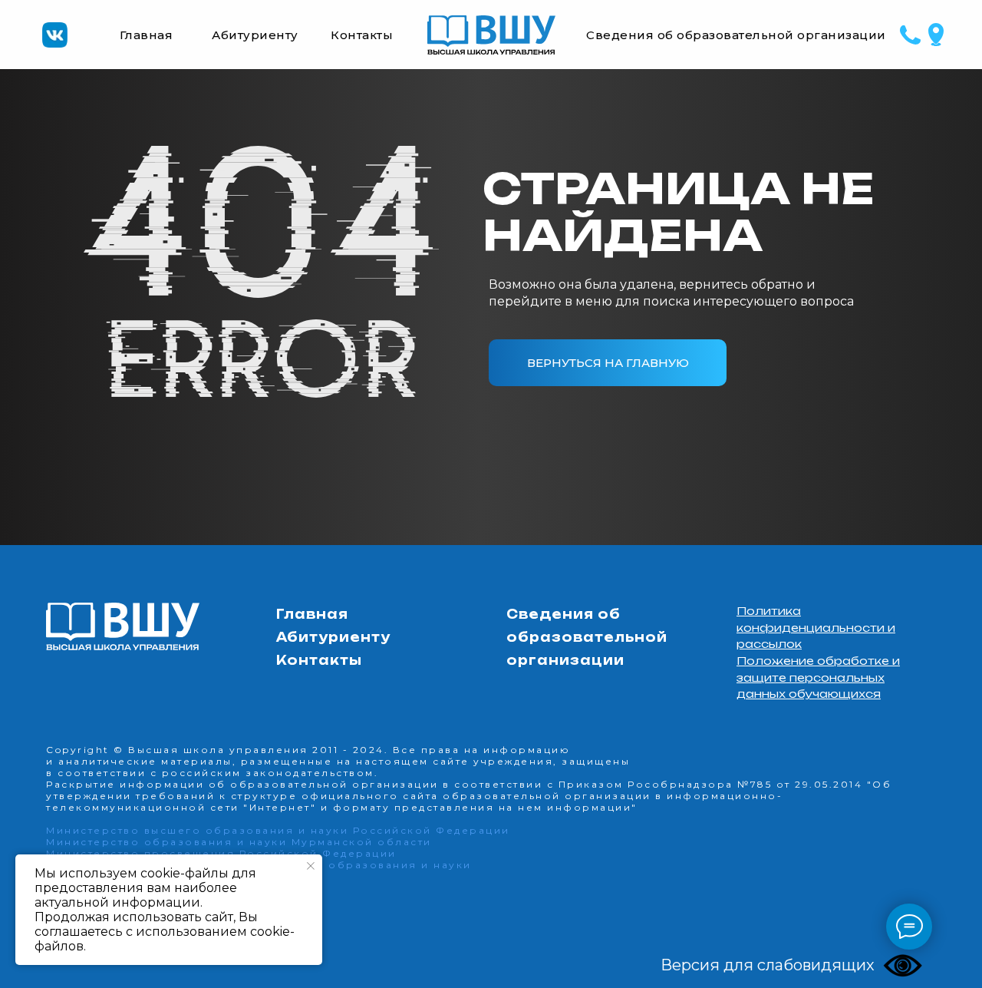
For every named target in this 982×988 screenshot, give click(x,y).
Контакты (362, 35)
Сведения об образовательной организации (736, 35)
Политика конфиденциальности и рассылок (815, 627)
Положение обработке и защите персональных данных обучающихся (818, 677)
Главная (146, 35)
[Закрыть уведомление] (310, 866)
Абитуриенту (255, 35)
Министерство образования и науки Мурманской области (239, 842)
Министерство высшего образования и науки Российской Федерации (278, 830)
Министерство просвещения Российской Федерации (221, 853)
